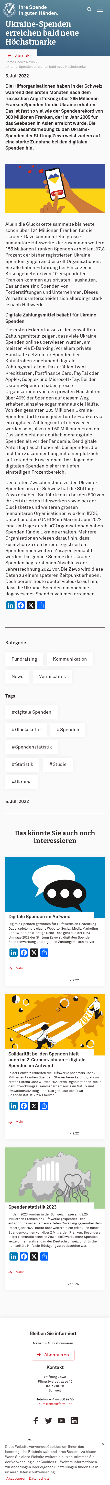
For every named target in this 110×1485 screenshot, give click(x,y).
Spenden (69, 730)
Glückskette (28, 730)
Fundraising (24, 659)
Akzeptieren (16, 1478)
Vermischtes (52, 676)
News (17, 676)
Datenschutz (39, 1478)
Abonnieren (56, 1355)
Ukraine (23, 782)
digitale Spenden (33, 712)
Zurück (22, 55)
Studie (60, 764)
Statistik (24, 764)
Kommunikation (70, 659)
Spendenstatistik (33, 747)
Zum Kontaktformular (55, 1404)
